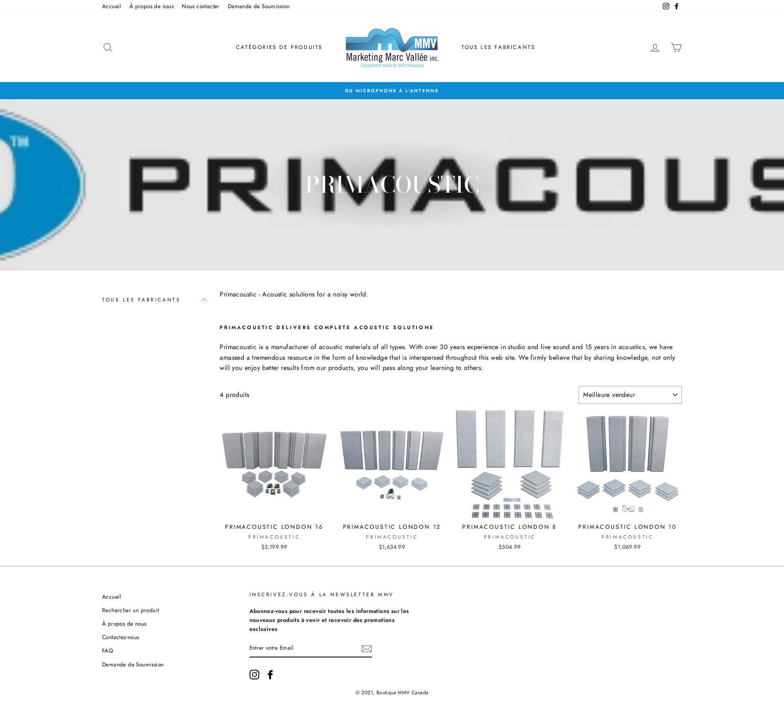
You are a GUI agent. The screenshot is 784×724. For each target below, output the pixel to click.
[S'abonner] (366, 648)
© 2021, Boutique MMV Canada (392, 692)
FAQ (107, 650)
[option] (392, 90)
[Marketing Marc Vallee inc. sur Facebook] (270, 674)
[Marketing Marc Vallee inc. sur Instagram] (254, 674)
